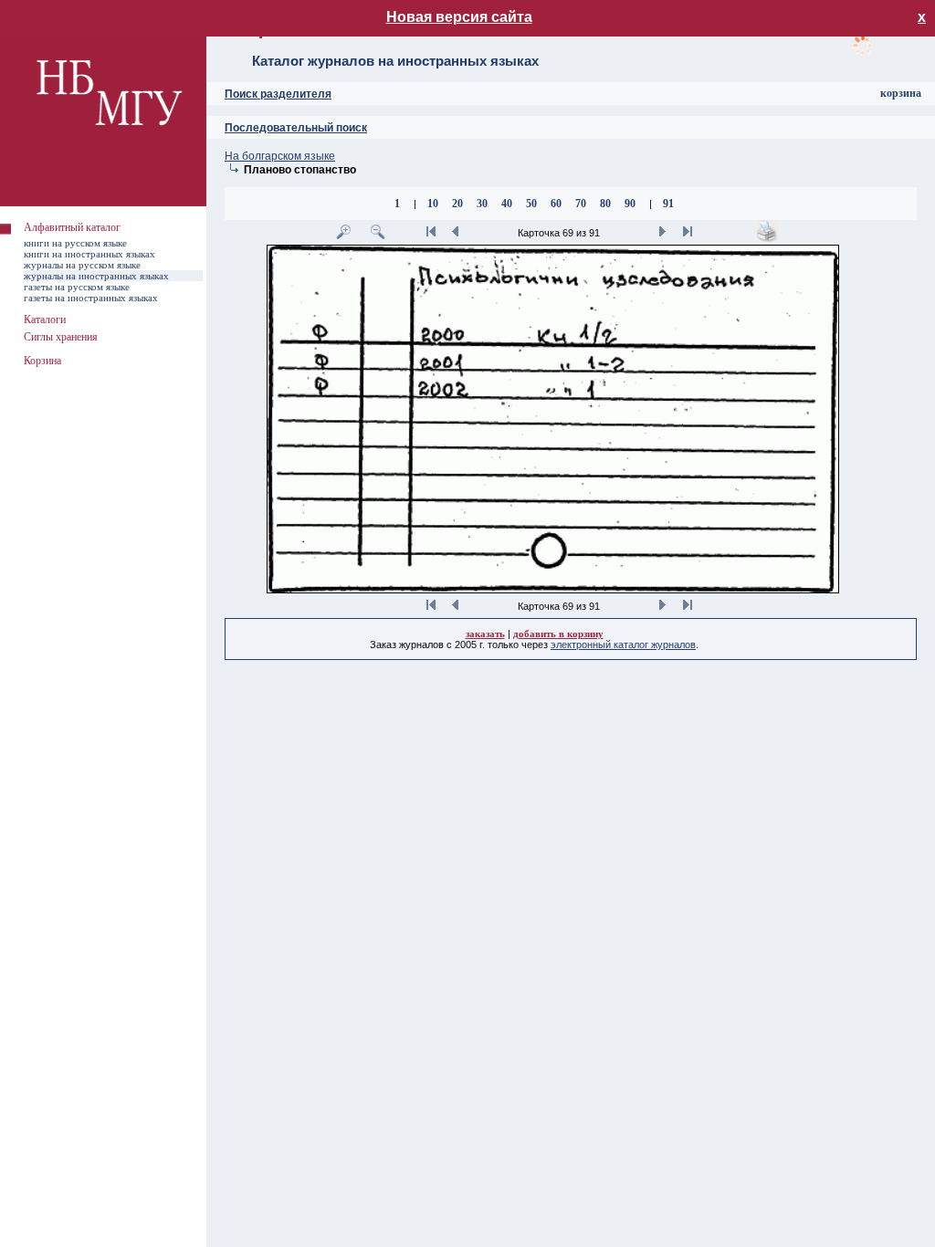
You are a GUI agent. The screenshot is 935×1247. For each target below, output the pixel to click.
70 (580, 203)
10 (432, 203)
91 (668, 203)
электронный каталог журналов (623, 644)
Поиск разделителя (278, 94)
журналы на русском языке (82, 264)
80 (605, 203)
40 (506, 203)
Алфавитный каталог (72, 227)
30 (482, 203)
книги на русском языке (75, 242)
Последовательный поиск (296, 127)
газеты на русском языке (77, 286)
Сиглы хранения (61, 336)
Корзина (42, 360)
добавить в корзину (558, 633)
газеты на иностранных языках (91, 297)
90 (630, 203)
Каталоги (45, 319)
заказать (485, 633)
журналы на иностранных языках (96, 275)
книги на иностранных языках (89, 253)
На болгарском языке (280, 156)
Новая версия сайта (459, 17)
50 (531, 203)
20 (457, 203)
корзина (900, 93)
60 (556, 203)
